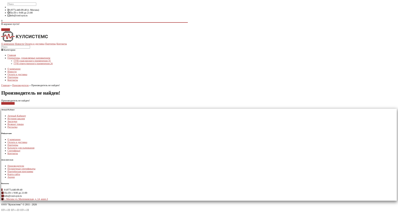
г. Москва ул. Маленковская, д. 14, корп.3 (26, 199)
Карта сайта (13, 174)
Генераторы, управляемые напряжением (28, 58)
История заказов (16, 118)
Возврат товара (15, 124)
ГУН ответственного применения (33, 63)
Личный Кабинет (16, 115)
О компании (7, 43)
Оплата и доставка (34, 43)
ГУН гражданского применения (32, 60)
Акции (11, 177)
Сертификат (13, 150)
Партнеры (50, 43)
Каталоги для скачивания (20, 148)
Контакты (61, 43)
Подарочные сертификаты (21, 168)
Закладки (12, 121)
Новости (19, 43)
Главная (11, 55)
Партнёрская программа (20, 171)
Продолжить (8, 103)
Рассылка (12, 127)
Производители (20, 85)
